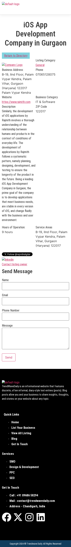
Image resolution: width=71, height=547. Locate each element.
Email (5, 295)
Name (5, 280)
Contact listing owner (14, 264)
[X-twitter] (18, 517)
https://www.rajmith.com (16, 102)
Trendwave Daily (34, 543)
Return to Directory (15, 55)
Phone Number (11, 310)
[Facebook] (6, 517)
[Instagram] (29, 517)
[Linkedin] (40, 517)
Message (7, 325)
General (40, 65)
